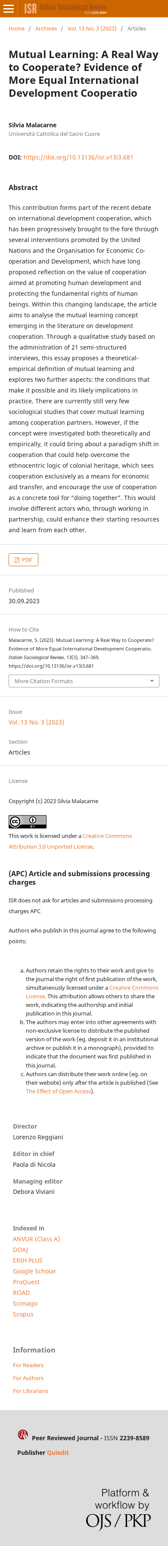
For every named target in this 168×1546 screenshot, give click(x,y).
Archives (46, 28)
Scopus (23, 1314)
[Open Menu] (8, 8)
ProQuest (26, 1282)
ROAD (21, 1292)
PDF (26, 560)
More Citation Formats (44, 681)
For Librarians (30, 1391)
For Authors (28, 1378)
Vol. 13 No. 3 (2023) (92, 28)
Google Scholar (34, 1271)
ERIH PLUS (28, 1260)
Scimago (25, 1303)
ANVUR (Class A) (36, 1239)
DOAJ (20, 1249)
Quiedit (58, 1452)
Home (17, 28)
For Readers (28, 1365)
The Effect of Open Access (58, 1091)
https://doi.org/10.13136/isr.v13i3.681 (79, 157)
